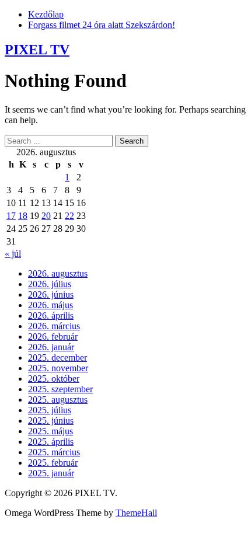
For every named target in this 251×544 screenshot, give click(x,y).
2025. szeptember (60, 389)
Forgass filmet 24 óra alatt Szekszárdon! (101, 25)
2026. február (53, 336)
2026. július (49, 284)
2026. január (51, 347)
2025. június (51, 421)
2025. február (53, 463)
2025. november (58, 368)
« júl (13, 254)
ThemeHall (136, 513)
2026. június (51, 294)
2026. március (54, 326)
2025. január (51, 473)
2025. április (51, 442)
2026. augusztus (58, 273)
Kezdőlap (46, 14)
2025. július (49, 410)
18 (22, 216)
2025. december (57, 357)
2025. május (50, 431)
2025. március (54, 452)
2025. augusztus (58, 399)
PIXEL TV (37, 49)
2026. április (51, 315)
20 (46, 216)
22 (69, 216)
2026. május (50, 305)
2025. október (53, 378)
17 (11, 216)
